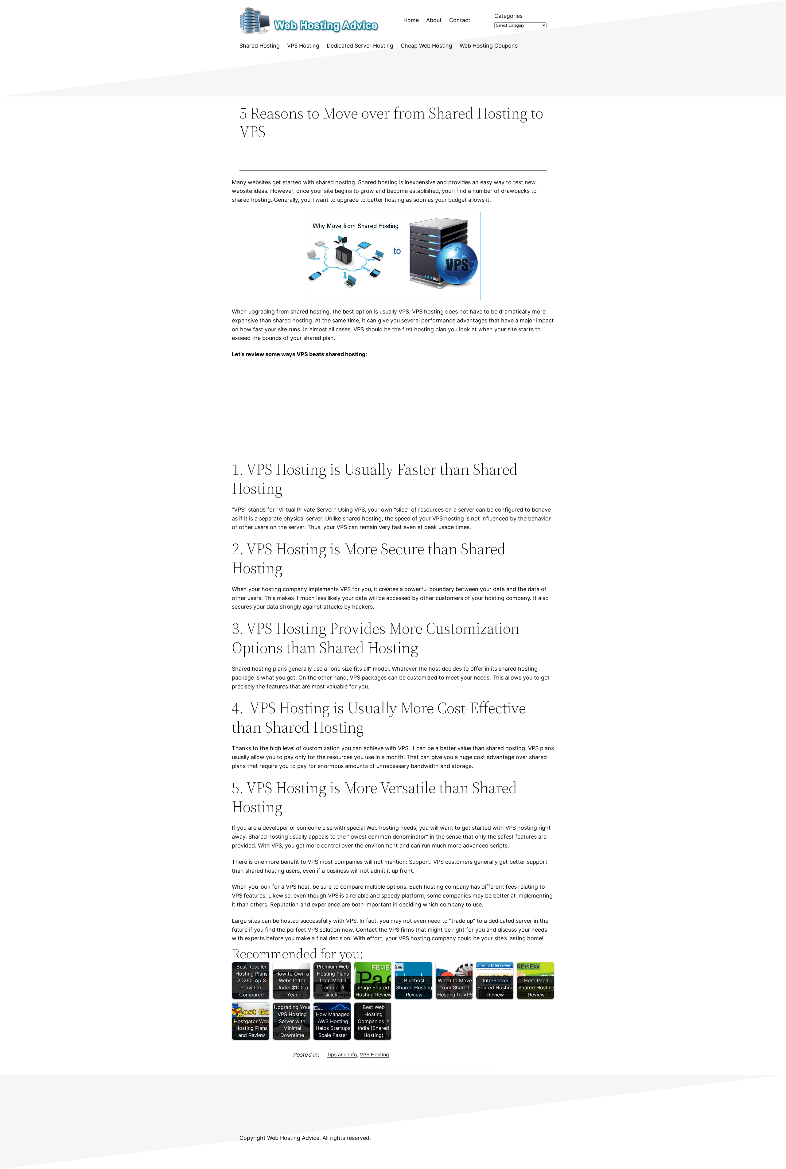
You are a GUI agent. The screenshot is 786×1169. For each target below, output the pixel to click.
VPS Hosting (374, 1054)
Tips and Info (342, 1054)
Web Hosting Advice (293, 1138)
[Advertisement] (393, 409)
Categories (508, 16)
